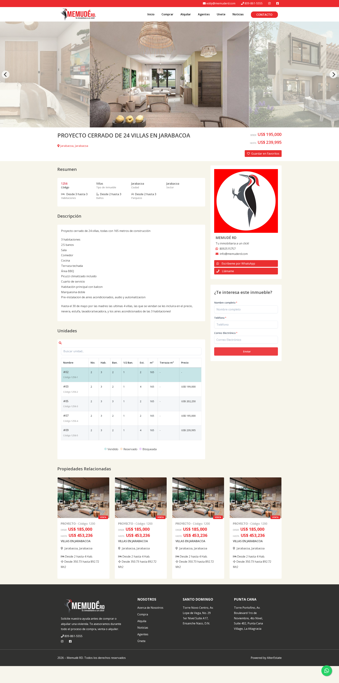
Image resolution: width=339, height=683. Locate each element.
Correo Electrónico (225, 333)
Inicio (150, 14)
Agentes (204, 14)
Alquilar (185, 14)
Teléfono (220, 317)
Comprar (167, 14)
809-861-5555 (254, 3)
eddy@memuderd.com (220, 3)
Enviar (247, 351)
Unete (221, 14)
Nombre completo (225, 302)
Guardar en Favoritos (265, 153)
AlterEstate (274, 658)
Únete (141, 641)
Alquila (141, 621)
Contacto (264, 15)
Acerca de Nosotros (150, 608)
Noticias (238, 14)
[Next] (333, 74)
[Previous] (6, 74)
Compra (142, 614)
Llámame (228, 271)
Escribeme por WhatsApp (238, 263)
